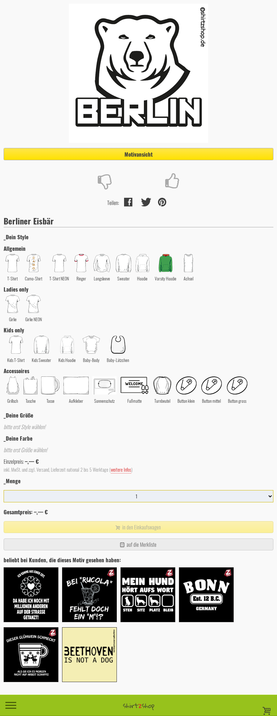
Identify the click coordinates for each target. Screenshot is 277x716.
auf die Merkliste (141, 544)
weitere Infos (121, 469)
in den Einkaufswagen (141, 527)
